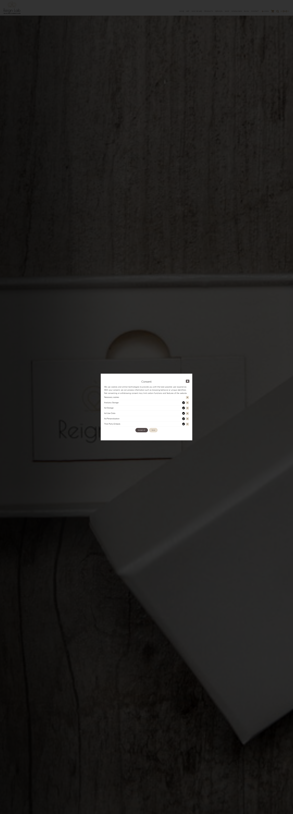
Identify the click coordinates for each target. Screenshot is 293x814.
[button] (146, 397)
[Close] (187, 381)
